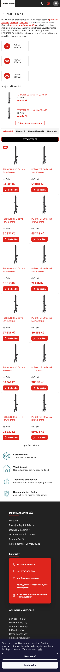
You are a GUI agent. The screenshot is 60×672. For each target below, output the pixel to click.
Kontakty (13, 520)
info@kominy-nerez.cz (28, 578)
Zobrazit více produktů (29, 123)
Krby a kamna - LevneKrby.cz (24, 543)
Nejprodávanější (36, 131)
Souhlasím (30, 665)
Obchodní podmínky (19, 529)
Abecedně (52, 131)
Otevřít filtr (30, 139)
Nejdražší (20, 131)
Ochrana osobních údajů (22, 534)
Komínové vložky (18, 622)
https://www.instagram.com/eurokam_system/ (32, 595)
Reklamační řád (17, 539)
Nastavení (30, 656)
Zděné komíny (16, 630)
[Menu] (56, 3)
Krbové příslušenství (19, 637)
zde (40, 649)
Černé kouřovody (18, 634)
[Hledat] (41, 3)
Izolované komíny (18, 626)
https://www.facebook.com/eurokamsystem (32, 585)
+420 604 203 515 (26, 564)
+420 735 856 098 (26, 571)
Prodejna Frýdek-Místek (21, 525)
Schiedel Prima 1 (17, 618)
